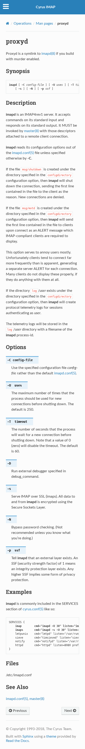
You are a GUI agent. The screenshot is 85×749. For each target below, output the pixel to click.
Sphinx (27, 736)
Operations (23, 23)
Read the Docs (17, 741)
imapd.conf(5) (23, 153)
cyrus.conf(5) (33, 609)
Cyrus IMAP (45, 7)
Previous (19, 710)
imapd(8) (48, 53)
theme (51, 736)
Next (68, 710)
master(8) (31, 131)
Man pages (44, 23)
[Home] (7, 23)
